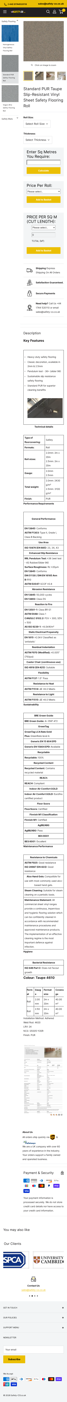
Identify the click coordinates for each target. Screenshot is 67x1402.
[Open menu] (5, 11)
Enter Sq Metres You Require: (42, 154)
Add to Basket (43, 199)
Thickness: (29, 133)
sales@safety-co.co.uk (51, 3)
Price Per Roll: (39, 185)
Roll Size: (28, 117)
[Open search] (48, 11)
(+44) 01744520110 (17, 4)
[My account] (54, 11)
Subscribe (14, 1359)
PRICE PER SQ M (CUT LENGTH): (42, 219)
